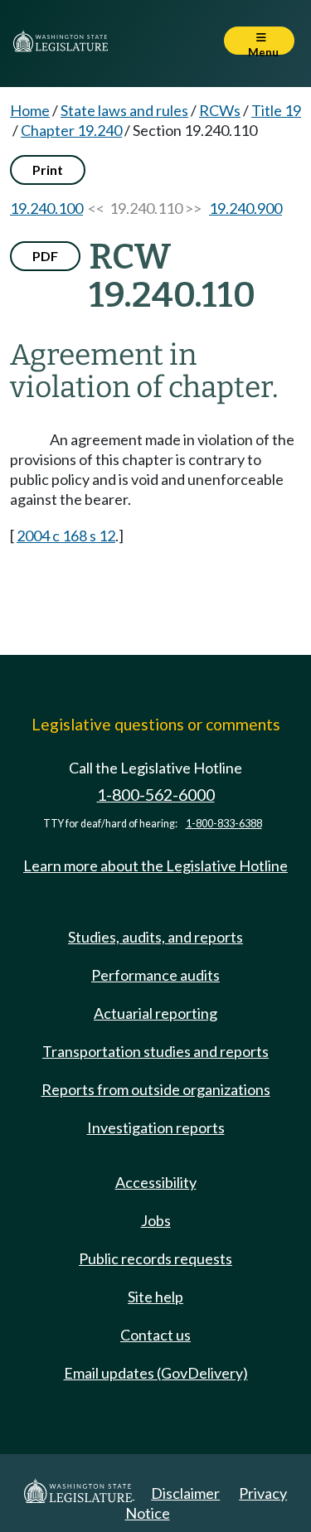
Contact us (155, 1335)
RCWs (220, 110)
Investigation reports (156, 1127)
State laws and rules (124, 110)
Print (47, 169)
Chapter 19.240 (71, 130)
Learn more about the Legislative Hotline (155, 865)
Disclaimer (185, 1493)
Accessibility (156, 1182)
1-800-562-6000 (156, 794)
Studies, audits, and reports (155, 937)
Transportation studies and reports (155, 1051)
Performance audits (155, 975)
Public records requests (155, 1258)
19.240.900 (245, 208)
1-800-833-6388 (224, 823)
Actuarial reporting (155, 1013)
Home (30, 110)
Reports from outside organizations (155, 1089)
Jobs (156, 1220)
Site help (155, 1296)
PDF (45, 256)
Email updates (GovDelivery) (156, 1373)
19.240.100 (46, 208)
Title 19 (276, 110)
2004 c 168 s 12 (66, 535)
